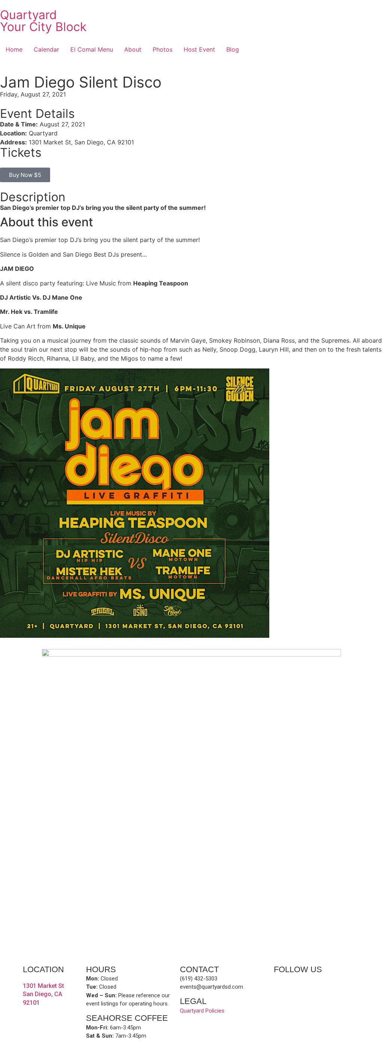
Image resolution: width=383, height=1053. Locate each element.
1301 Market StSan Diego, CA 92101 (43, 994)
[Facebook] (279, 983)
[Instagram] (305, 983)
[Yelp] (292, 983)
